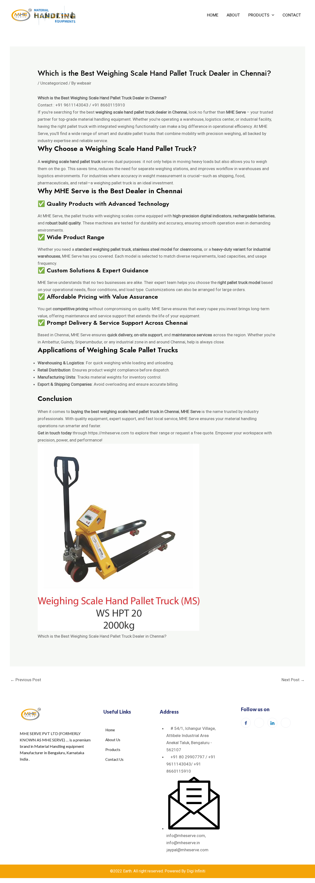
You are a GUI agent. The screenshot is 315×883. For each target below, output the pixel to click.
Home (212, 15)
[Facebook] (246, 723)
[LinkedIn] (272, 723)
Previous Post (25, 679)
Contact (292, 15)
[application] (271, 15)
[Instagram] (259, 723)
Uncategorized (54, 83)
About (233, 15)
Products (258, 15)
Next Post (293, 679)
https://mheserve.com (108, 432)
